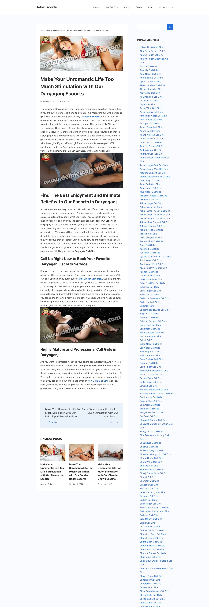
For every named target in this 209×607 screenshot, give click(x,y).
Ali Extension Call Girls (151, 97)
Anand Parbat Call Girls (151, 138)
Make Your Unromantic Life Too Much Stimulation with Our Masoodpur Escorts (52, 471)
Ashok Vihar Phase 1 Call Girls (155, 211)
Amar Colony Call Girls (151, 112)
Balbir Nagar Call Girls (151, 344)
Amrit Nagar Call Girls (151, 119)
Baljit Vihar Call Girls (150, 355)
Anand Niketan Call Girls (152, 135)
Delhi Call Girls (111, 7)
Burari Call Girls (147, 523)
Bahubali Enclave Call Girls (153, 321)
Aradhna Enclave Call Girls (153, 173)
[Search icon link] (171, 7)
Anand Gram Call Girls (151, 127)
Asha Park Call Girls (150, 199)
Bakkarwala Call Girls (150, 336)
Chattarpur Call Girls (150, 557)
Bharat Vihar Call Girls (151, 462)
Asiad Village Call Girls (151, 237)
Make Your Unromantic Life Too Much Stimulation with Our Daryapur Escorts (100, 413)
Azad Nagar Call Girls (150, 260)
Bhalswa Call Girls (149, 446)
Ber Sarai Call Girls (149, 416)
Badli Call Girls (147, 306)
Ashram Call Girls (148, 233)
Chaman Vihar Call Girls (152, 530)
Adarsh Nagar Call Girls (151, 55)
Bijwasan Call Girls (149, 484)
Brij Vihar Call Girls (149, 496)
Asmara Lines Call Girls (151, 241)
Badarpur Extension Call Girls (154, 298)
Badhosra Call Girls (149, 302)
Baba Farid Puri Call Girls (152, 283)
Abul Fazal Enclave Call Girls (154, 51)
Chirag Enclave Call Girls (152, 599)
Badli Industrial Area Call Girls (155, 310)
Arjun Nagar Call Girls (150, 188)
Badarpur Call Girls (149, 294)
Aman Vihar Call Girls (150, 108)
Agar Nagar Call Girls (150, 74)
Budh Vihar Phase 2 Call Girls (154, 511)
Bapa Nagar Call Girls (150, 367)
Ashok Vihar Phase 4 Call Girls (155, 222)
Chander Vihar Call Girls (152, 549)
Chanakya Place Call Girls (153, 534)
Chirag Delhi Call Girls (151, 595)
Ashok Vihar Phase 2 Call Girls (155, 214)
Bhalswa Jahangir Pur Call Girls (155, 454)
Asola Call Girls (147, 245)
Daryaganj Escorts (90, 116)
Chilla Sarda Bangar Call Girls (154, 591)
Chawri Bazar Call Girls (151, 576)
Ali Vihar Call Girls (149, 100)
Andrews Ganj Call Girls (152, 154)
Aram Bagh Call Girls (150, 180)
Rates (150, 7)
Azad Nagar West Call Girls (153, 268)
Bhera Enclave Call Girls (152, 469)
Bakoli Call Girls (147, 340)
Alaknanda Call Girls (150, 93)
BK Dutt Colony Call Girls (152, 492)
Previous (53, 422)
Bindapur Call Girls (149, 488)
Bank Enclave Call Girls (151, 359)
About (127, 7)
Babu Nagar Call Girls (150, 290)
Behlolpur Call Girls (149, 408)
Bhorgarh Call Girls (149, 481)
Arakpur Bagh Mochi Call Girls (155, 176)
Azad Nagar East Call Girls (153, 264)
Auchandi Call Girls (149, 249)
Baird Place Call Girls (150, 325)
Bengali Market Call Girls (152, 412)
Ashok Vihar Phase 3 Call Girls (155, 218)
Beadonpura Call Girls (151, 397)
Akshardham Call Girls (151, 89)
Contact (163, 7)
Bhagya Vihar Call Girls (151, 431)
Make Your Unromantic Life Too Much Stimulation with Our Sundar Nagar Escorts (81, 471)
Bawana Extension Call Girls (154, 389)
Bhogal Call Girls (148, 477)
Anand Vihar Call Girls (151, 142)
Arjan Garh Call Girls (150, 184)
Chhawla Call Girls (149, 587)
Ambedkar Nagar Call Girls (153, 115)
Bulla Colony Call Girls (151, 519)
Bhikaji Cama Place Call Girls (154, 473)
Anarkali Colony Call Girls (152, 146)
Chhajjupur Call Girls (150, 580)
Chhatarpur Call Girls (150, 583)
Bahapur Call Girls (149, 317)
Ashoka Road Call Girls (151, 230)
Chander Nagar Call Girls (152, 545)
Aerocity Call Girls (149, 70)
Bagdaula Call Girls (149, 313)
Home (96, 7)
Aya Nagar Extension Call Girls (155, 256)
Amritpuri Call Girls (149, 123)
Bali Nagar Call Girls (150, 348)
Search (170, 27)
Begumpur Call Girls (150, 405)
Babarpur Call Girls (149, 287)
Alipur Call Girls (147, 104)
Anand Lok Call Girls (150, 131)
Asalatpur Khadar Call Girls (153, 195)
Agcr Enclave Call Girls (151, 77)
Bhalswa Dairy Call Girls (152, 450)
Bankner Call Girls (149, 363)
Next (112, 422)
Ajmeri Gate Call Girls (150, 81)
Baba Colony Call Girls (151, 279)
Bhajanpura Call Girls (150, 443)
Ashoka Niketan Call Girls (152, 226)
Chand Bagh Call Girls (151, 541)
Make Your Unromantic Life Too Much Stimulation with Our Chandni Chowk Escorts (109, 471)
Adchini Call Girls (148, 66)
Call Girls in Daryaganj (90, 278)
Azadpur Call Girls (149, 271)
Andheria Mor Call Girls (151, 150)
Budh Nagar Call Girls (150, 503)
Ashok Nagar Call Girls (151, 203)
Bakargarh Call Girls (150, 328)
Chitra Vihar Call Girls (150, 602)
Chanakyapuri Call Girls (151, 538)
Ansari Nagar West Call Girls (154, 169)
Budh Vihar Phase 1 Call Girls (154, 507)
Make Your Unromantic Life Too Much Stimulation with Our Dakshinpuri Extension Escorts (63, 413)
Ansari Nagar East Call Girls (154, 165)
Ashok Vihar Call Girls (151, 207)
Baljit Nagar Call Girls (150, 351)
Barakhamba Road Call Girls (154, 370)
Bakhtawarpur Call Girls (152, 332)
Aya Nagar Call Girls (150, 252)
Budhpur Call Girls (149, 515)
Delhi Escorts (46, 7)
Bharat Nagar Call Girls (151, 458)
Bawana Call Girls (148, 386)
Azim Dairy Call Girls (150, 275)
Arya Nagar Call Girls (150, 192)
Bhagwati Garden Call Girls (153, 420)
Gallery (139, 7)
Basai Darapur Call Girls (152, 374)
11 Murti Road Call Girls (151, 47)
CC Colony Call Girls (150, 526)
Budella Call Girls (148, 500)
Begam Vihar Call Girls (151, 401)
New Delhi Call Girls (98, 381)
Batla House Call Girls (150, 382)
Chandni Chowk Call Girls (153, 553)
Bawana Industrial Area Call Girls (156, 393)
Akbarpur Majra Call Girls (152, 85)
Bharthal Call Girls (149, 465)
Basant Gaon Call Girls (151, 378)
